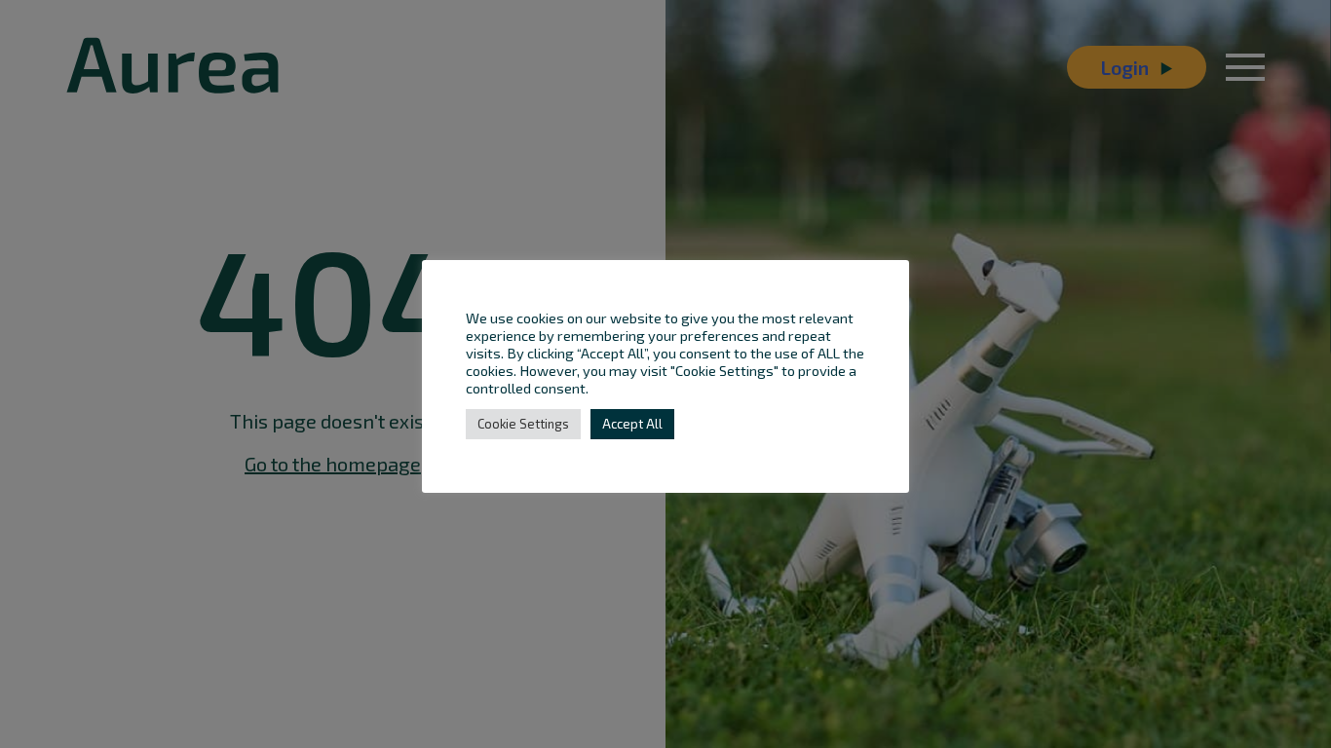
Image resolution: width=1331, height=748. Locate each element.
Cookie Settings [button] (523, 423)
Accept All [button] (632, 423)
